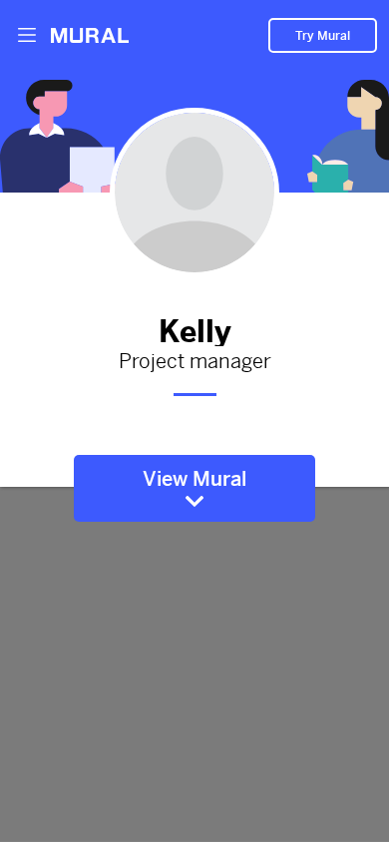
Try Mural (322, 36)
